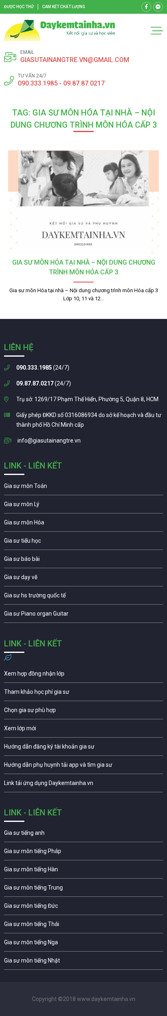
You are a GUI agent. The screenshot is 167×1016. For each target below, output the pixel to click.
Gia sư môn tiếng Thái (83, 926)
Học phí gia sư (83, 694)
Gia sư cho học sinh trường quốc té (83, 597)
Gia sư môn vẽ (83, 579)
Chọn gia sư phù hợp (83, 712)
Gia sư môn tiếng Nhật (83, 962)
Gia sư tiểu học (83, 543)
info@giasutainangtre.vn (49, 440)
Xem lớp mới (83, 730)
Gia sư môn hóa (83, 524)
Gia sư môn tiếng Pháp (83, 853)
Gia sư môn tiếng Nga (83, 785)
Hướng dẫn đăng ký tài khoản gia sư (83, 748)
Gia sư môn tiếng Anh (83, 835)
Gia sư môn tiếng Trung (83, 889)
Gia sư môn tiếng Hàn (83, 871)
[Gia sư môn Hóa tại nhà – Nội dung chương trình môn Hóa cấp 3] (83, 202)
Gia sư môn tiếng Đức (83, 908)
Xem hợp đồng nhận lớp (83, 675)
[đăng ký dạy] (59, 30)
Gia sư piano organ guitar (83, 615)
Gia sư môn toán (83, 488)
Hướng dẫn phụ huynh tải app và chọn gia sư (83, 767)
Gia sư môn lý (83, 506)
